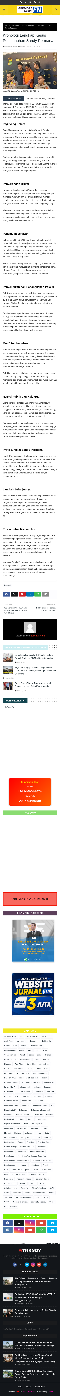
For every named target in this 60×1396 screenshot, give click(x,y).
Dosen (36, 1060)
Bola (29, 1050)
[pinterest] (35, 2)
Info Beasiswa (49, 1082)
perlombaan (34, 1165)
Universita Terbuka (20, 1202)
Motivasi (7, 1133)
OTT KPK (36, 1138)
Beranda (8, 25)
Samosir (23, 1184)
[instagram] (30, 2)
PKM (6, 1170)
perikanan (22, 1165)
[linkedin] (45, 1264)
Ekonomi (7, 1064)
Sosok (27, 1193)
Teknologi (8, 1197)
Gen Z (6, 1069)
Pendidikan (22, 1151)
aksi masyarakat (32, 1037)
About (28, 1387)
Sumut (51, 1193)
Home (19, 1387)
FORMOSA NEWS (14, 99)
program (32, 1174)
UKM (46, 1197)
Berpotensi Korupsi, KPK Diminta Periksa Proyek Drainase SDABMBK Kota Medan (34, 656)
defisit (31, 1055)
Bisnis (21, 1050)
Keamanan (39, 1092)
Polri (6, 1174)
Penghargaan (9, 1165)
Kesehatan (39, 1101)
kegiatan (7, 1096)
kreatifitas (39, 1115)
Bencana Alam (36, 1046)
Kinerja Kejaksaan (40, 1105)
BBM (15, 1046)
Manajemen (21, 1128)
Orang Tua (25, 1138)
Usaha (51, 1202)
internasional (25, 1087)
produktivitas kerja (18, 1174)
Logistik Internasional (12, 1124)
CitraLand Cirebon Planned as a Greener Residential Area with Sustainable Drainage (34, 1344)
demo (39, 1055)
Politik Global (46, 1170)
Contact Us (40, 1387)
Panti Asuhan (9, 1142)
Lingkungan (41, 1119)
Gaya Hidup (31, 1064)
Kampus (47, 1087)
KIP (52, 1105)
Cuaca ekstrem (10, 1055)
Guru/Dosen (9, 1073)
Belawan (24, 1046)
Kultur (22, 1119)
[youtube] (41, 1223)
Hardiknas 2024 (23, 1073)
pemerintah (42, 1147)
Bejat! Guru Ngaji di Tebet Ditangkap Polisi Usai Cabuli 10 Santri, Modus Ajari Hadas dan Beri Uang (35, 670)
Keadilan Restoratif (23, 1092)
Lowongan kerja (38, 1124)
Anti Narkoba (22, 1041)
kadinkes (37, 1087)
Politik (35, 1170)
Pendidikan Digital (37, 1151)
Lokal (26, 1124)
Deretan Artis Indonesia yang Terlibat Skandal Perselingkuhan (35, 1312)
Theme (50, 1391)
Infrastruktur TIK (10, 1087)
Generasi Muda (18, 1069)
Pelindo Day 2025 (27, 1147)
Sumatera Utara (39, 1193)
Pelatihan (30, 1142)
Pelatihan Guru (43, 1142)
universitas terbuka (38, 1202)
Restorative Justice (42, 1179)
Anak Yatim (8, 1041)
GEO (30, 1069)
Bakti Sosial (46, 1041)
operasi (38, 1133)
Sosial (6, 1193)
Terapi (38, 1197)
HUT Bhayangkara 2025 (31, 1082)
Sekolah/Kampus (10, 1188)
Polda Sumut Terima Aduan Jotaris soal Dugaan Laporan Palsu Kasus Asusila (33, 685)
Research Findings (24, 1179)
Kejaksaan (37, 1096)
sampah (33, 1184)
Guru (46, 1069)
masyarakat (34, 1128)
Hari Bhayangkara (40, 1073)
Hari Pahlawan (10, 1078)
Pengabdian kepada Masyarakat (16, 1161)
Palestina (47, 1138)
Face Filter (19, 1064)
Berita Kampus (9, 1050)
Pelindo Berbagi (10, 1147)
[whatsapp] (41, 1230)
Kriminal (16, 25)
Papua (20, 1142)
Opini (47, 1133)
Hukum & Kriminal (11, 1082)
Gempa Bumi (44, 1064)
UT (5, 1207)
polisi (27, 1170)
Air (21, 1037)
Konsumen (8, 1115)
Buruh (37, 1050)
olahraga (28, 1133)
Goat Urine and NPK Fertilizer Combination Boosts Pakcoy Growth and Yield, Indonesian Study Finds (35, 1374)
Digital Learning (10, 1060)
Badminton (34, 1041)
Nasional (17, 1133)
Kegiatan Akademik (22, 1096)
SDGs (42, 1184)
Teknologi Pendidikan (23, 1197)
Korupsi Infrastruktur (24, 1115)
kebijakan (50, 1092)
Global (38, 1069)
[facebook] (21, 2)
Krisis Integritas (10, 1119)
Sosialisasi (17, 1193)
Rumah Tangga (10, 1184)
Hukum (44, 1078)
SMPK (52, 1188)
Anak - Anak (46, 1037)
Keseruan (25, 1105)
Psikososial (8, 1179)
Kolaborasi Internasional (40, 1110)
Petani (45, 1165)
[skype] (39, 2)
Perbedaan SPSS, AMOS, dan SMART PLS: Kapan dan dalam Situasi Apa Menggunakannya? (35, 1297)
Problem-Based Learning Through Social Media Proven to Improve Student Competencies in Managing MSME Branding (35, 1358)
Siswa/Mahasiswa (39, 1188)
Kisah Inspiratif (9, 1110)
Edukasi (46, 1060)
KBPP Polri (8, 1092)
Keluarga (48, 1096)
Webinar (13, 1207)
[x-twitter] (25, 2)
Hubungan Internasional (28, 1078)
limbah (30, 1119)
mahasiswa (8, 1128)
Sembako (24, 1188)
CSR (45, 1050)
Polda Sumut (16, 1170)
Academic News (10, 1037)
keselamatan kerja (11, 1105)
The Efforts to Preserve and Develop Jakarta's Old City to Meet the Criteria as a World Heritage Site (36, 1281)
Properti (42, 1174)
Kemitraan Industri (11, 1101)
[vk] (8, 1230)
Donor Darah (25, 1060)
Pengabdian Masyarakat (42, 1161)
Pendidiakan (9, 1151)
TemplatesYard (28, 1391)
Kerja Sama (26, 1101)
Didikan (48, 1055)
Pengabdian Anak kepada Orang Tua (31, 1156)
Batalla (7, 1046)
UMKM (6, 1202)
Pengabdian (9, 1156)
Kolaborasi (23, 1110)
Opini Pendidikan (10, 1138)
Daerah (22, 1055)
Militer (44, 1128)
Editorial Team (11, 46)
